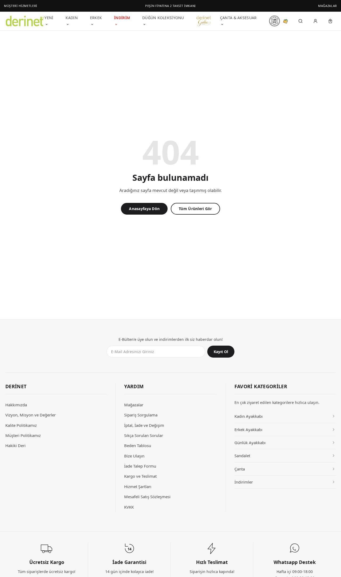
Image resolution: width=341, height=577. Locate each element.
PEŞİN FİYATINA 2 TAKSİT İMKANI (170, 5)
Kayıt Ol (221, 351)
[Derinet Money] (285, 21)
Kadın (72, 17)
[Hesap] (315, 21)
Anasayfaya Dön (144, 208)
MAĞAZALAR (327, 5)
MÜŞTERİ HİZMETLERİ (20, 5)
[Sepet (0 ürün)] (330, 21)
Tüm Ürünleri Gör (195, 208)
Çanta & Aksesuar (238, 17)
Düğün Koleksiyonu (163, 17)
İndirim (122, 17)
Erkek (96, 17)
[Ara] (300, 21)
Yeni (48, 17)
